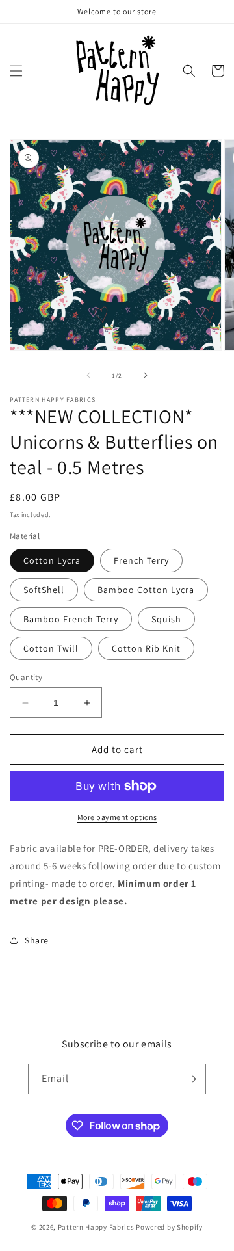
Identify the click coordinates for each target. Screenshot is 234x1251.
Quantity (26, 677)
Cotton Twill (51, 648)
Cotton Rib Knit (146, 648)
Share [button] (37, 940)
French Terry (141, 560)
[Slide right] (145, 375)
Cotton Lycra (52, 560)
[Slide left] (88, 375)
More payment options (117, 817)
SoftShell (43, 590)
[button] (16, 71)
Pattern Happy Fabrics (96, 1226)
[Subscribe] (191, 1079)
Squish (166, 619)
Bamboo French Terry (70, 619)
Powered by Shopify (169, 1226)
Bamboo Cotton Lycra (146, 590)
